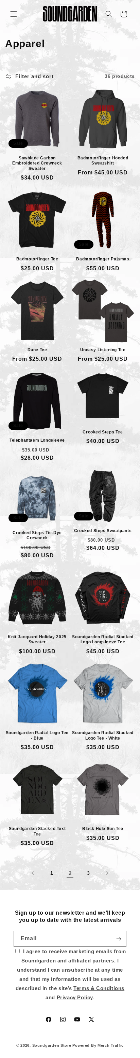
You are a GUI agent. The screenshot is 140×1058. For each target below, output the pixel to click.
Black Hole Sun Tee (102, 828)
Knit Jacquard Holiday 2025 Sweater (37, 639)
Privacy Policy (75, 997)
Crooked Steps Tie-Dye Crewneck (37, 535)
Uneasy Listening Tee (103, 349)
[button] (13, 14)
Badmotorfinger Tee (37, 259)
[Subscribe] (118, 939)
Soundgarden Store (51, 1045)
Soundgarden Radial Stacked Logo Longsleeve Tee (103, 639)
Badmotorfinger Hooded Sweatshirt (102, 161)
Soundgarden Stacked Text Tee (37, 831)
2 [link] (70, 873)
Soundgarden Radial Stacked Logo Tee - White (103, 735)
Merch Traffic (111, 1045)
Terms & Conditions (98, 988)
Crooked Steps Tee (103, 432)
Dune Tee (37, 349)
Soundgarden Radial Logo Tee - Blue (37, 735)
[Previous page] (33, 873)
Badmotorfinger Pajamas (102, 259)
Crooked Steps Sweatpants (103, 530)
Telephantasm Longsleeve (37, 440)
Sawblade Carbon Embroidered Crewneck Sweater (37, 163)
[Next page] (106, 873)
